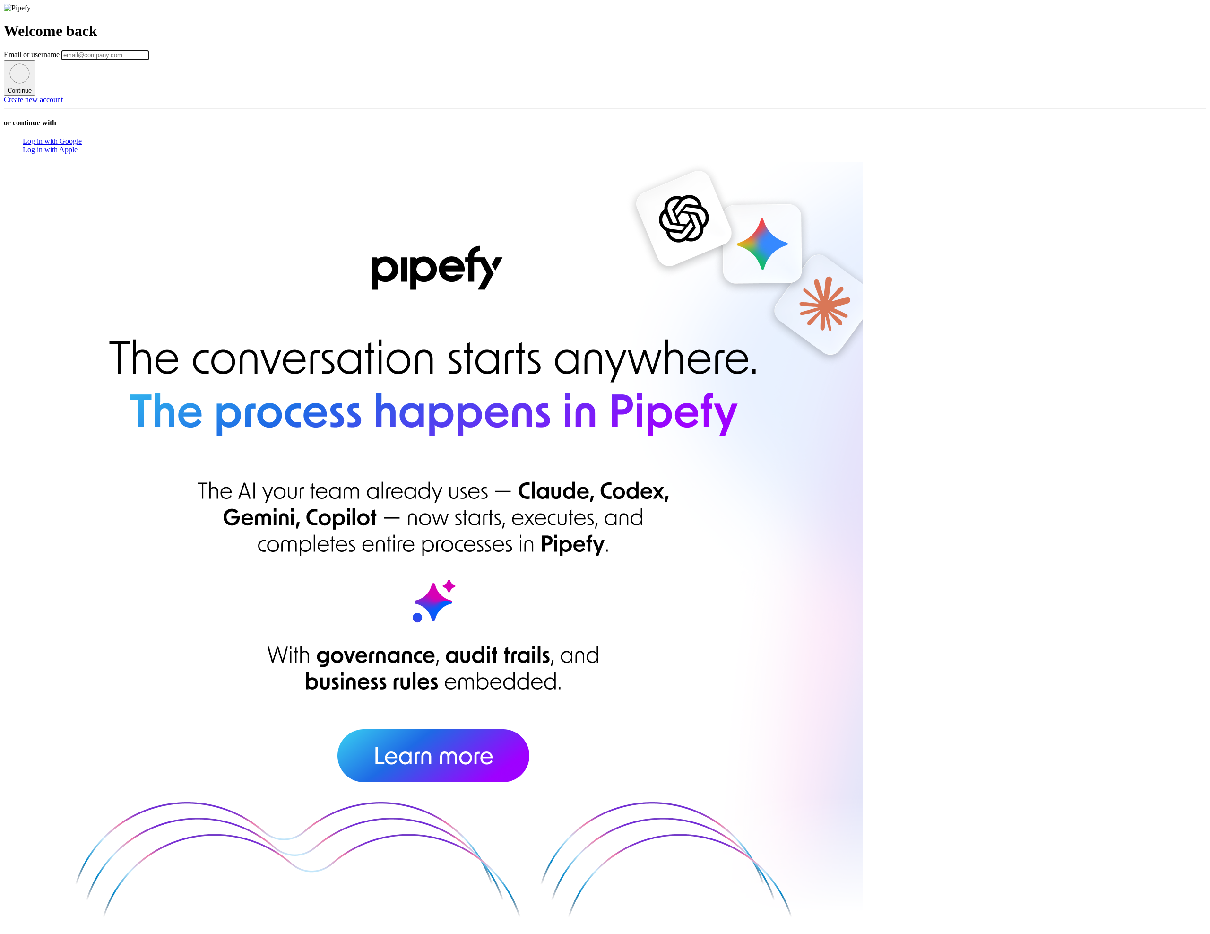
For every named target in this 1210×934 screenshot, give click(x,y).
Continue (20, 90)
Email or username (32, 55)
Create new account (33, 100)
